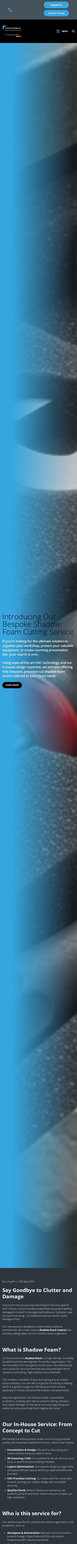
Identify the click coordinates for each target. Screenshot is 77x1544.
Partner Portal (56, 13)
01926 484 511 (10, 10)
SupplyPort (56, 4)
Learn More (12, 685)
